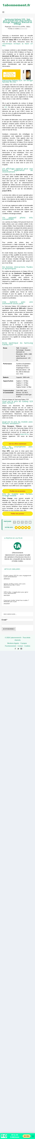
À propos (24, 643)
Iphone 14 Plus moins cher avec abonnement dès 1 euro (15, 584)
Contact (20, 646)
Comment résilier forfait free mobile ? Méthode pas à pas (16, 601)
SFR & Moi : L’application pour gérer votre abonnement (16, 592)
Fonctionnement (10, 646)
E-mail (4, 620)
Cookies (27, 646)
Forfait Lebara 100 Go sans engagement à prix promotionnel (17, 576)
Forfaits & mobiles (13, 28)
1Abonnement (15, 26)
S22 (6, 107)
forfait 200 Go (24, 434)
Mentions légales (13, 643)
